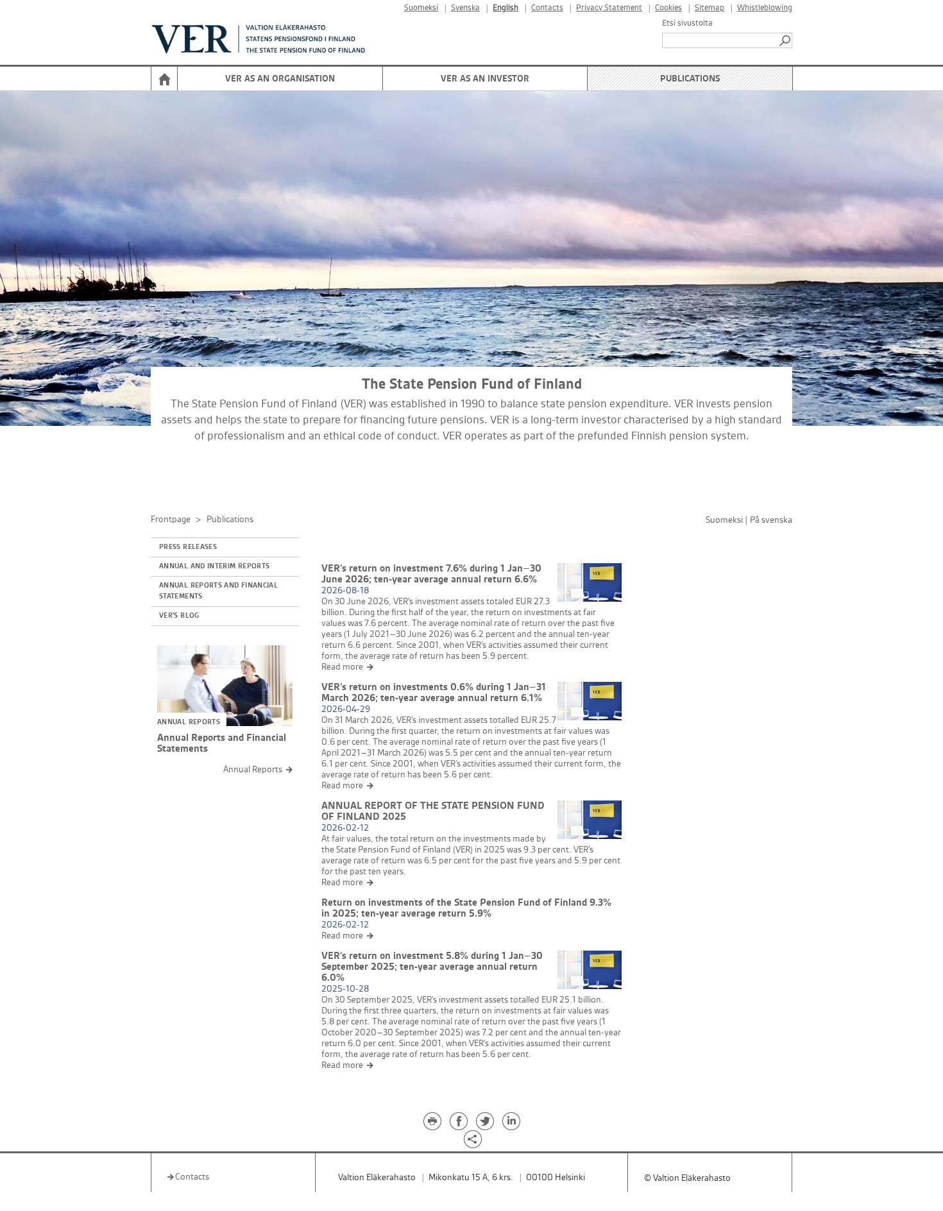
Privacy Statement (609, 8)
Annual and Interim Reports (214, 566)
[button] (785, 40)
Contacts (547, 8)
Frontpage (171, 519)
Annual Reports (252, 769)
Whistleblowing (764, 8)
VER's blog (179, 616)
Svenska (465, 8)
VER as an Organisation (280, 78)
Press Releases (188, 547)
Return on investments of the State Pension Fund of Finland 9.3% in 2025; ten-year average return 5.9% (466, 908)
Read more (342, 667)
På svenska (771, 520)
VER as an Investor (485, 78)
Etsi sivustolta (687, 23)
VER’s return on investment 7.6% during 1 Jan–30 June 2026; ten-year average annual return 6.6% (431, 574)
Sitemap (709, 8)
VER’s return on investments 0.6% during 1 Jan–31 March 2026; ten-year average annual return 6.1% (433, 693)
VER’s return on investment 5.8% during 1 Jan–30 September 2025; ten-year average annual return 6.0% (432, 967)
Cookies (668, 8)
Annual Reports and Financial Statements (218, 591)
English (505, 8)
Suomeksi (421, 8)
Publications (690, 78)
